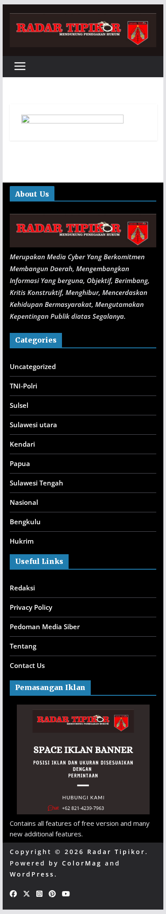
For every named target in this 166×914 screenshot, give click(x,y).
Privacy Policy (31, 607)
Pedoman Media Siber (45, 626)
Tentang (23, 646)
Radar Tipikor (116, 851)
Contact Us (27, 665)
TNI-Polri (23, 385)
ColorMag (82, 863)
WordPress (32, 874)
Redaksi (22, 587)
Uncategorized (33, 366)
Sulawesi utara (33, 424)
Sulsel (19, 405)
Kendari (22, 444)
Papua (20, 463)
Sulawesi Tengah (36, 482)
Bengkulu (25, 521)
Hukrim (22, 541)
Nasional (24, 502)
